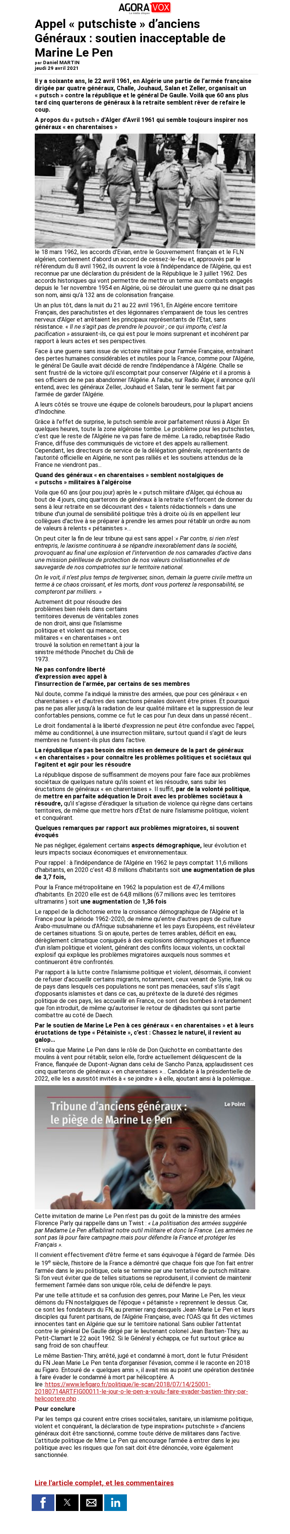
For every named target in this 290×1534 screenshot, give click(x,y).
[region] (198, 638)
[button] (43, 1502)
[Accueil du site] (145, 13)
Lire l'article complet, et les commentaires (104, 1483)
